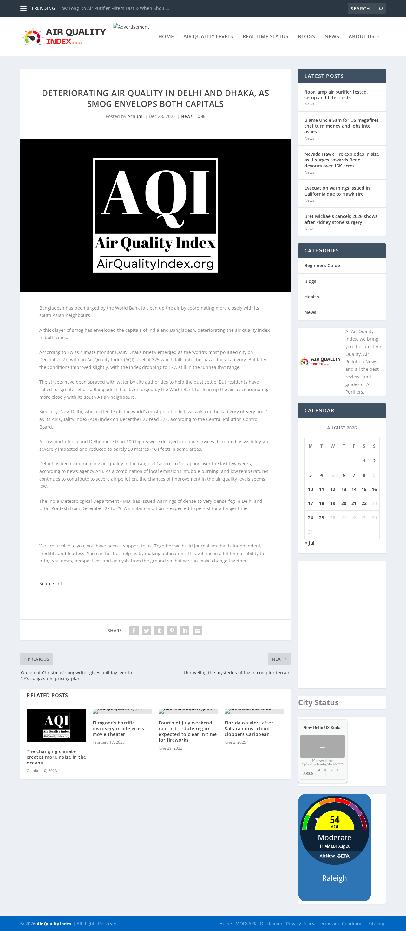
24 (310, 518)
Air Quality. (336, 727)
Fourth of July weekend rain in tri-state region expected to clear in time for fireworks (188, 731)
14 (354, 489)
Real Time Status (265, 37)
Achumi (136, 116)
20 (343, 503)
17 (310, 503)
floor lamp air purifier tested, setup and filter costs (336, 95)
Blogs (306, 37)
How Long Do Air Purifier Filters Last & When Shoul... (113, 8)
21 (354, 503)
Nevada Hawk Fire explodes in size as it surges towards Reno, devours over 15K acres (341, 159)
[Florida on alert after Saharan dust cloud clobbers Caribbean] (254, 711)
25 (321, 518)
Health (311, 297)
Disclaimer (271, 924)
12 (332, 489)
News (331, 37)
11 (321, 489)
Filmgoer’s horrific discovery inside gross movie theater (118, 728)
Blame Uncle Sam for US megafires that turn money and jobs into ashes (341, 125)
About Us (361, 37)
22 (364, 503)
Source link (51, 583)
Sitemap (377, 924)
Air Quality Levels (208, 37)
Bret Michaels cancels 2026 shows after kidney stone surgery (340, 219)
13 (343, 489)
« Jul (309, 543)
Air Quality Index (54, 924)
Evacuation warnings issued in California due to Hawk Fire (337, 191)
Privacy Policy (300, 924)
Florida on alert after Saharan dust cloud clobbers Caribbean (249, 728)
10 (310, 489)
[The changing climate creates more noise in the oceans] (56, 725)
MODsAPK (246, 924)
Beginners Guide (322, 265)
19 (332, 503)
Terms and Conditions (341, 924)
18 (321, 503)
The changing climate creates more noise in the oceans (56, 757)
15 (364, 489)
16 (374, 489)
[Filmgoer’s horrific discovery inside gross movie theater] (122, 711)
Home (166, 37)
